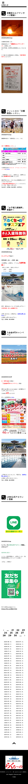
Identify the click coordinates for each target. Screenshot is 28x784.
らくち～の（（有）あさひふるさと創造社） (16, 772)
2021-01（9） (8, 720)
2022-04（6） (20, 701)
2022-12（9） (20, 691)
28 (4, 635)
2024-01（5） (8, 677)
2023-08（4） (20, 682)
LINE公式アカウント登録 (15, 498)
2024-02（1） (20, 675)
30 (15, 635)
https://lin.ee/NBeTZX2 (9, 609)
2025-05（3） (8, 658)
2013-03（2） (20, 737)
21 (12, 630)
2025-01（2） (8, 663)
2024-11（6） (8, 665)
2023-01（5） (8, 691)
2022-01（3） (8, 706)
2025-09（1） (8, 653)
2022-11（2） (8, 694)
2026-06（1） (8, 644)
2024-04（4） (20, 672)
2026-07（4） (20, 641)
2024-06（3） (20, 670)
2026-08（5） (8, 641)
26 (16, 632)
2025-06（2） (20, 656)
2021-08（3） (20, 710)
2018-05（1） (8, 729)
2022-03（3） (8, 703)
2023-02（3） (20, 689)
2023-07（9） (8, 684)
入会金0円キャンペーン (15, 333)
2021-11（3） (8, 708)
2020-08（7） (20, 725)
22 (18, 630)
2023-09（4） (8, 682)
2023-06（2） (20, 684)
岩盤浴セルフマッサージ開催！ (16, 14)
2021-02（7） (20, 718)
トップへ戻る (14, 743)
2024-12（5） (20, 663)
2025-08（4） (20, 653)
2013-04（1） (8, 737)
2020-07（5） (8, 727)
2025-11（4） (8, 651)
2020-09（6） (8, 725)
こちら (8, 169)
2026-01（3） (8, 649)
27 (22, 632)
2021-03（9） (8, 718)
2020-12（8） (20, 720)
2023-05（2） (8, 687)
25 (11, 632)
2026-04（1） (20, 644)
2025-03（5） (8, 660)
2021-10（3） (20, 708)
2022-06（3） (20, 699)
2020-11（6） (8, 722)
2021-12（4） (20, 706)
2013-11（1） (19, 734)
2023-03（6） (8, 689)
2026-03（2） (8, 646)
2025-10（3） (20, 651)
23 (23, 630)
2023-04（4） (20, 687)
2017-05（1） (20, 732)
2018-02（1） (20, 729)
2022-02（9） (20, 703)
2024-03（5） (8, 675)
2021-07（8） (8, 713)
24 (5, 632)
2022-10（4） (20, 694)
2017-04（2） (8, 734)
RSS (14, 777)
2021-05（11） (8, 715)
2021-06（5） (20, 713)
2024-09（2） (8, 668)
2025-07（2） (8, 656)
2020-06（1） (20, 727)
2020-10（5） (20, 722)
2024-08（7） (20, 668)
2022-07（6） (8, 699)
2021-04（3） (20, 715)
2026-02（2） (20, 646)
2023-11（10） (8, 680)
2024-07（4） (8, 670)
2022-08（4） (20, 696)
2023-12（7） (20, 677)
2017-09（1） (8, 732)
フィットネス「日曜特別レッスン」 (16, 112)
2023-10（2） (20, 680)
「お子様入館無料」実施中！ (15, 208)
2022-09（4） (8, 696)
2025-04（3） (20, 658)
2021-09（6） (8, 710)
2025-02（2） (20, 660)
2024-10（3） (20, 665)
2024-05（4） (8, 672)
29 (9, 635)
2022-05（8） (8, 701)
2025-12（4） (20, 649)
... (8, 630)
